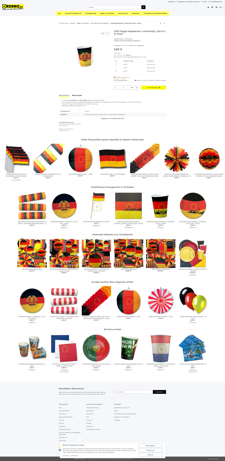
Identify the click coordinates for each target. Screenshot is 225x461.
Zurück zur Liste (64, 23)
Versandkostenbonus (216, 1)
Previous (4, 163)
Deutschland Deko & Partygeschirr (130, 41)
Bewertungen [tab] (77, 95)
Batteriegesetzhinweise (93, 429)
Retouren (61, 423)
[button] (208, 7)
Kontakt (204, 1)
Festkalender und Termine (121, 407)
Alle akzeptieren (150, 445)
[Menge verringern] (116, 87)
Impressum (66, 455)
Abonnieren (159, 392)
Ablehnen (150, 455)
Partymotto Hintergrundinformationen (125, 414)
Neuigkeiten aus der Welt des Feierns (189, 1)
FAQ (60, 407)
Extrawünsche (63, 437)
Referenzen (62, 440)
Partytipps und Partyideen (121, 417)
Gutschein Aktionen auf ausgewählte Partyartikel (70, 433)
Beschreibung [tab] (64, 95)
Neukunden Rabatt (64, 429)
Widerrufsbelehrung (92, 407)
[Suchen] (143, 7)
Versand (128, 55)
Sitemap (88, 423)
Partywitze (117, 420)
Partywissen (171, 1)
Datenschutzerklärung (89, 392)
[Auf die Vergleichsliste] (103, 33)
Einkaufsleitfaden (64, 411)
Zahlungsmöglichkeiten (66, 417)
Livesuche (89, 420)
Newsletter (62, 426)
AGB (87, 417)
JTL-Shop (216, 459)
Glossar (116, 411)
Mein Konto (89, 414)
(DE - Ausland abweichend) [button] (120, 80)
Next (220, 163)
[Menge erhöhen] (137, 87)
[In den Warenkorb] (60, 29)
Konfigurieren (150, 450)
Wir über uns (63, 414)
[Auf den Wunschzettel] (107, 33)
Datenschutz (74, 455)
